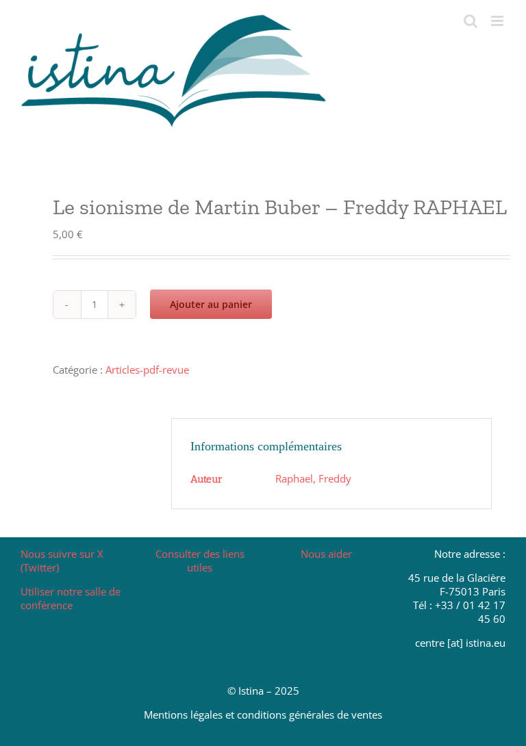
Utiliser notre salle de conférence (71, 598)
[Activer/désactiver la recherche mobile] (470, 21)
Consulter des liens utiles (200, 560)
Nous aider (326, 554)
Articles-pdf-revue (147, 369)
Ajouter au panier (211, 304)
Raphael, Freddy (313, 478)
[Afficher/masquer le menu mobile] (498, 21)
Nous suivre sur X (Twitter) (62, 560)
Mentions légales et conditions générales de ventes (263, 714)
